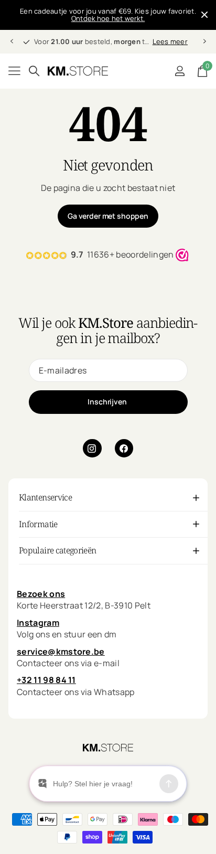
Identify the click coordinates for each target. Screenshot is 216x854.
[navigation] (11, 41)
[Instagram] (92, 448)
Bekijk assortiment (14, 71)
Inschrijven (108, 402)
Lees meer (170, 41)
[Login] (180, 70)
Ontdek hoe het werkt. (108, 18)
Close (204, 15)
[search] (34, 71)
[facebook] (124, 448)
